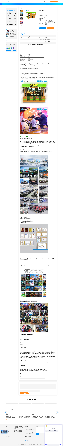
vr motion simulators (23, 378)
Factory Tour (7, 431)
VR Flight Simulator (11, 15)
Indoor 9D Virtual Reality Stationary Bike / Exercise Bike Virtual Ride (50, 417)
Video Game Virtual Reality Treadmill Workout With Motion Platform (18, 427)
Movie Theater (11, 21)
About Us (7, 430)
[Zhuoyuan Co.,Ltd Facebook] (27, 440)
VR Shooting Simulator (11, 13)
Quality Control (8, 432)
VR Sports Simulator (11, 16)
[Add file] (46, 445)
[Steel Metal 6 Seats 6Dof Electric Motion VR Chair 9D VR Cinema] (38, 409)
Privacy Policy (8, 436)
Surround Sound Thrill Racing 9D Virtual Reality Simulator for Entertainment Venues (13, 31)
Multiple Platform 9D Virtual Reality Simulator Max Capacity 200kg (13, 34)
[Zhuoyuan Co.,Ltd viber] (13, 48)
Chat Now (11, 50)
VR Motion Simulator (11, 10)
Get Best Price (43, 28)
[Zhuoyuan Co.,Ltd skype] (11, 48)
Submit (24, 393)
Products (7, 429)
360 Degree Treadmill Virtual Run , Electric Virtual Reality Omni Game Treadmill (18, 431)
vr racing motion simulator (41, 378)
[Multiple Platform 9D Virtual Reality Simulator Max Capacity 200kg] (7, 33)
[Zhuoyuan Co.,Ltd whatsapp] (9, 48)
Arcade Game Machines (11, 24)
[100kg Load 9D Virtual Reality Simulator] (7, 36)
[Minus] (60, 425)
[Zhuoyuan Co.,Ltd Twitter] (25, 440)
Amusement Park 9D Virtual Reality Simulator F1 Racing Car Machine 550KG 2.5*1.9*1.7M (24, 417)
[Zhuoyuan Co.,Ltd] (9, 1)
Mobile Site (7, 435)
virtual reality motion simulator (32, 378)
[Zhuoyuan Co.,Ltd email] (7, 48)
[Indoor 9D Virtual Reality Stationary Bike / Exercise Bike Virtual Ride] (51, 409)
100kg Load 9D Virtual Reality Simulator (13, 36)
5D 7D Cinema (11, 18)
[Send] (61, 445)
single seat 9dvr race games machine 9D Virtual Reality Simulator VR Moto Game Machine (11, 417)
